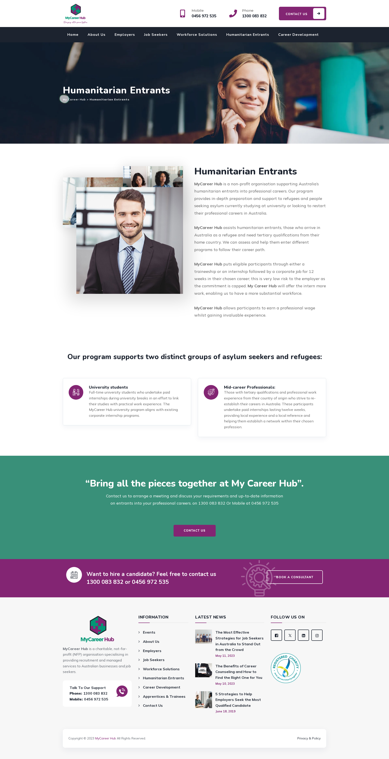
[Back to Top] (194, 732)
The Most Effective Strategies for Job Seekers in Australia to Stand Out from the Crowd (239, 641)
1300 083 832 (95, 693)
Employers (125, 34)
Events (149, 632)
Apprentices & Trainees (164, 696)
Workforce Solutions (197, 34)
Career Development (298, 34)
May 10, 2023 (225, 683)
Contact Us (153, 705)
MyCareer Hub (105, 738)
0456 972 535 (96, 699)
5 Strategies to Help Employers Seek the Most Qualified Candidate (238, 700)
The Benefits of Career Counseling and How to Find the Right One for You (238, 672)
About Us (97, 34)
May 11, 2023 (225, 655)
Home (73, 34)
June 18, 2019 (225, 711)
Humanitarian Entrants (247, 34)
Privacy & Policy (309, 738)
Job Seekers (156, 34)
